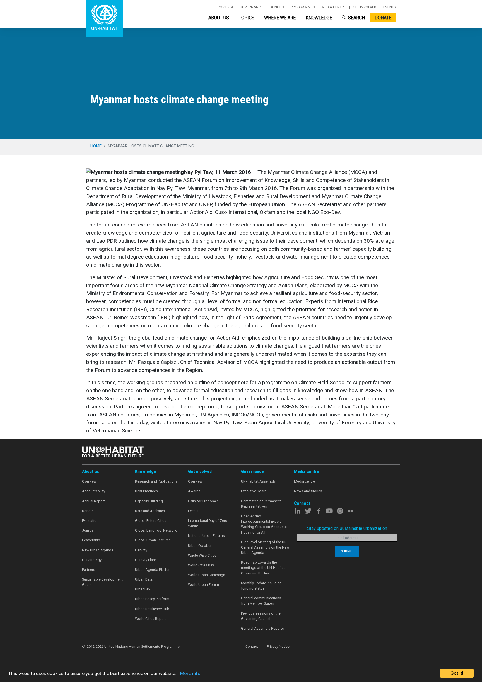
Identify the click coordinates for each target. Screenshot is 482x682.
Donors (277, 7)
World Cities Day (201, 565)
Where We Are (280, 17)
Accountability (93, 491)
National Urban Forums (206, 536)
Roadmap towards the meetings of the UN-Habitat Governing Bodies (263, 567)
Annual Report (93, 501)
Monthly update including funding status (261, 585)
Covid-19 (225, 7)
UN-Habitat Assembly (258, 481)
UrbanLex (142, 589)
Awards (194, 491)
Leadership (91, 540)
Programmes (303, 7)
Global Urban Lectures (153, 540)
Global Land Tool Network (156, 530)
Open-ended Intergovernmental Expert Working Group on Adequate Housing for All (264, 524)
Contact (251, 646)
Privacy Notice (278, 646)
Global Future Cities (150, 520)
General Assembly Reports (262, 628)
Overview (89, 481)
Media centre (334, 7)
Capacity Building (149, 501)
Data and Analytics (150, 511)
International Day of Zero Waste (207, 523)
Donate (383, 17)
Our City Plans (146, 560)
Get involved (364, 7)
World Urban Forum (203, 585)
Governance (251, 7)
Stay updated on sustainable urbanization (347, 528)
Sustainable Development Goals (102, 582)
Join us (88, 530)
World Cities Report (150, 619)
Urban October (199, 546)
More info (190, 673)
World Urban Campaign (206, 575)
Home (96, 145)
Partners (88, 569)
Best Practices (146, 491)
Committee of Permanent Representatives (261, 503)
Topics (246, 17)
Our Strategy (92, 560)
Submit (347, 551)
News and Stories (308, 491)
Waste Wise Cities (202, 555)
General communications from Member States (261, 600)
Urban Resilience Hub (152, 609)
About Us (218, 17)
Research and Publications (156, 481)
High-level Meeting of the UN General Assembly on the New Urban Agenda (265, 547)
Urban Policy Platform (152, 599)
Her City (141, 550)
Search (356, 17)
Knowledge (319, 17)
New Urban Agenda (97, 550)
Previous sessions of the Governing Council (261, 616)
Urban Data (144, 579)
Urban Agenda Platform (154, 569)
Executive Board (254, 491)
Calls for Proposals (203, 501)
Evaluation (90, 520)
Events (389, 7)
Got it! (456, 673)
